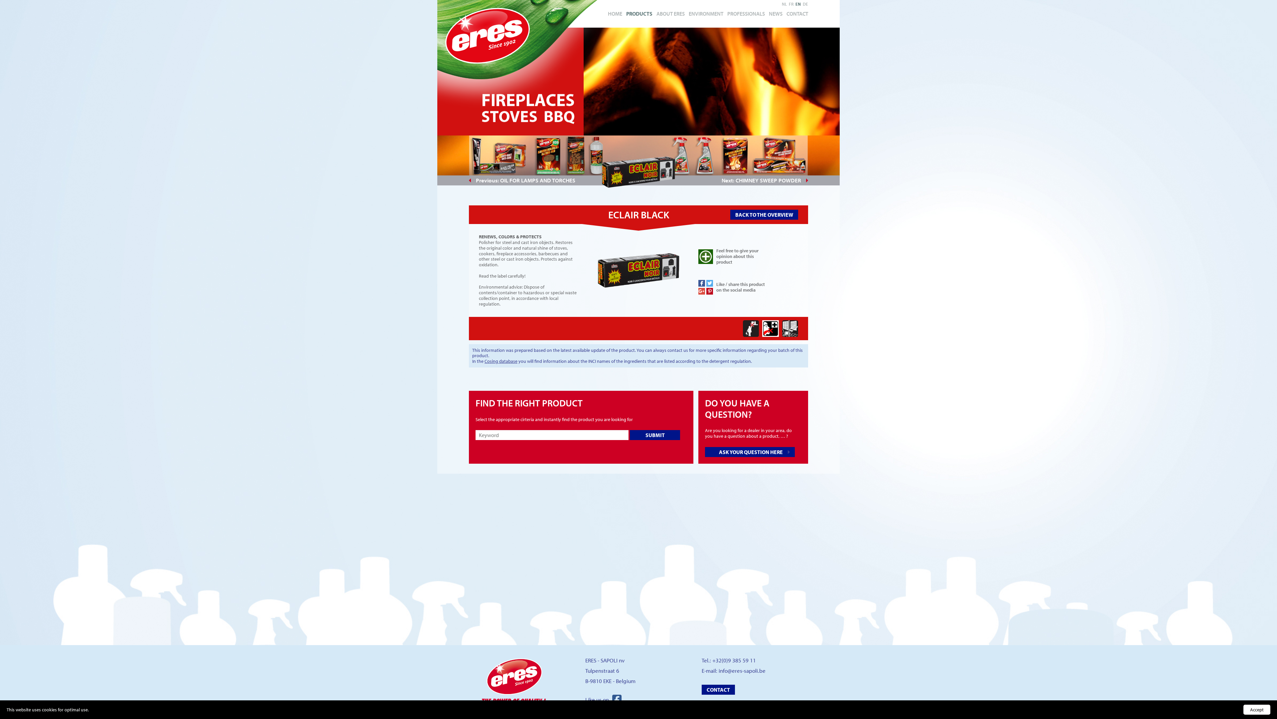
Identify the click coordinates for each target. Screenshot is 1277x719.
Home (615, 13)
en (798, 4)
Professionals (746, 13)
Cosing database (501, 361)
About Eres (670, 13)
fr (791, 4)
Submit (655, 435)
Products (639, 13)
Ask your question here (751, 452)
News (775, 13)
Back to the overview (764, 214)
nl (784, 4)
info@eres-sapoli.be (742, 670)
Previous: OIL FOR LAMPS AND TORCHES (525, 180)
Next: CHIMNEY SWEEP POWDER (761, 180)
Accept (1257, 710)
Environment (706, 13)
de (805, 4)
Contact (797, 13)
